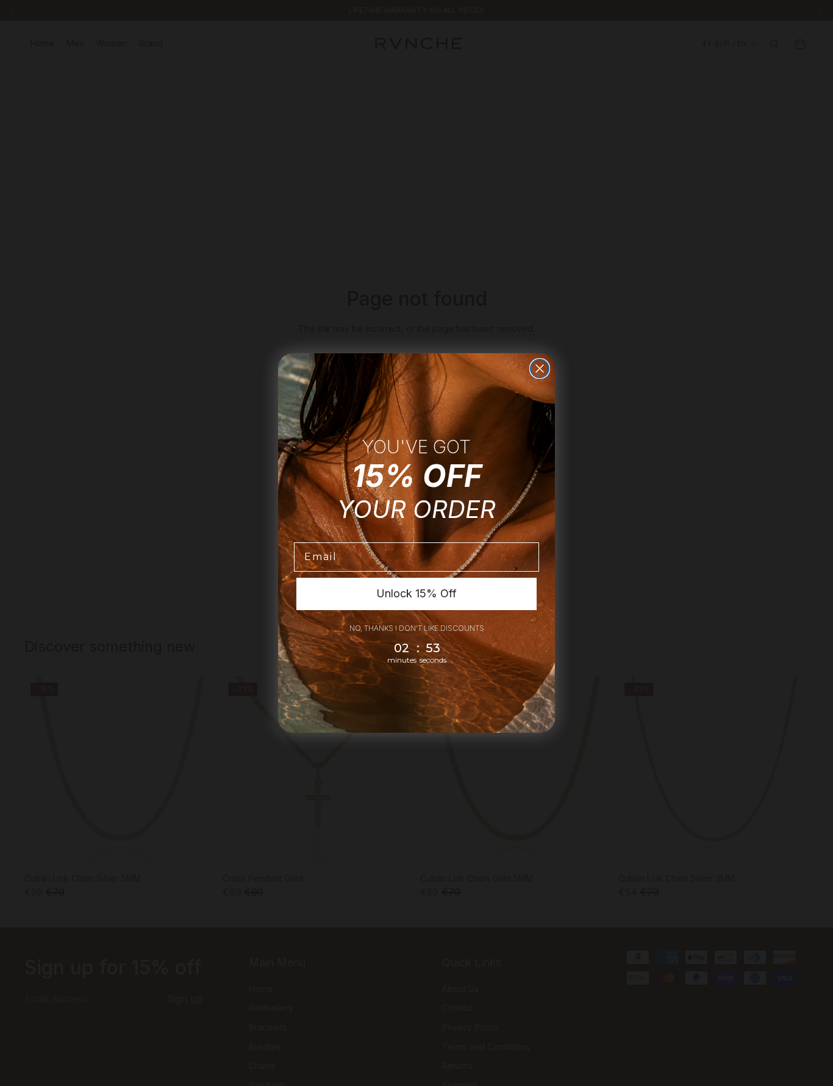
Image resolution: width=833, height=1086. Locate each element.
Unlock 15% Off (416, 593)
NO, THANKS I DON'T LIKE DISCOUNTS (416, 628)
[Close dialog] (540, 368)
